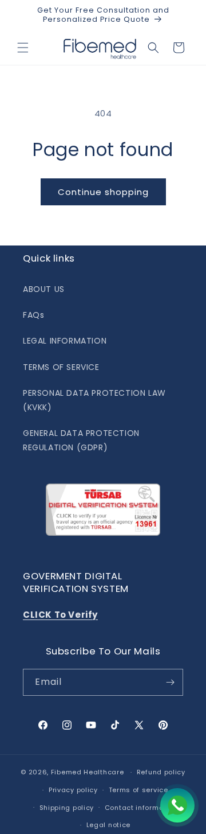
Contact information (141, 807)
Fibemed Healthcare (87, 772)
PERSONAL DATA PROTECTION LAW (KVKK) (94, 400)
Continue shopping (103, 192)
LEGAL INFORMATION (64, 340)
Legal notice (108, 824)
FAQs (33, 315)
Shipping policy (66, 807)
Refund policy (161, 772)
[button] (22, 47)
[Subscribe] (170, 682)
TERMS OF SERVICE (61, 367)
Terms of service (138, 789)
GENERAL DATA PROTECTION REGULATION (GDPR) (81, 440)
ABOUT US (44, 289)
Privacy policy (73, 789)
